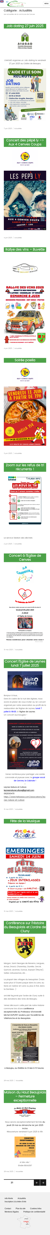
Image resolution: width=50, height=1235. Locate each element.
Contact (8, 1208)
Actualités (18, 128)
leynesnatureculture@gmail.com (19, 790)
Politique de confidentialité (34, 1212)
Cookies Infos (35, 1208)
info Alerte (9, 1198)
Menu (46, 3)
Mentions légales (12, 1212)
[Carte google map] (25, 1222)
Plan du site (20, 1208)
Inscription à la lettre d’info (15, 1202)
